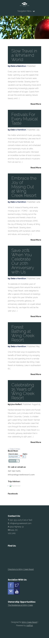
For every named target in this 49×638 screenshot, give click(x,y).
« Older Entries (14, 449)
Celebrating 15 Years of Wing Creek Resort (22, 391)
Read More (36, 104)
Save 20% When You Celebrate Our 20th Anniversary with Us (22, 261)
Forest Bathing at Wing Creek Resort (22, 333)
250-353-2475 (14, 471)
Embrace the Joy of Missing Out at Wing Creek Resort (24, 187)
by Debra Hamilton (17, 66)
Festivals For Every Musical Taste (24, 119)
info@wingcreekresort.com (21, 475)
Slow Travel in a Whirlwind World (24, 55)
